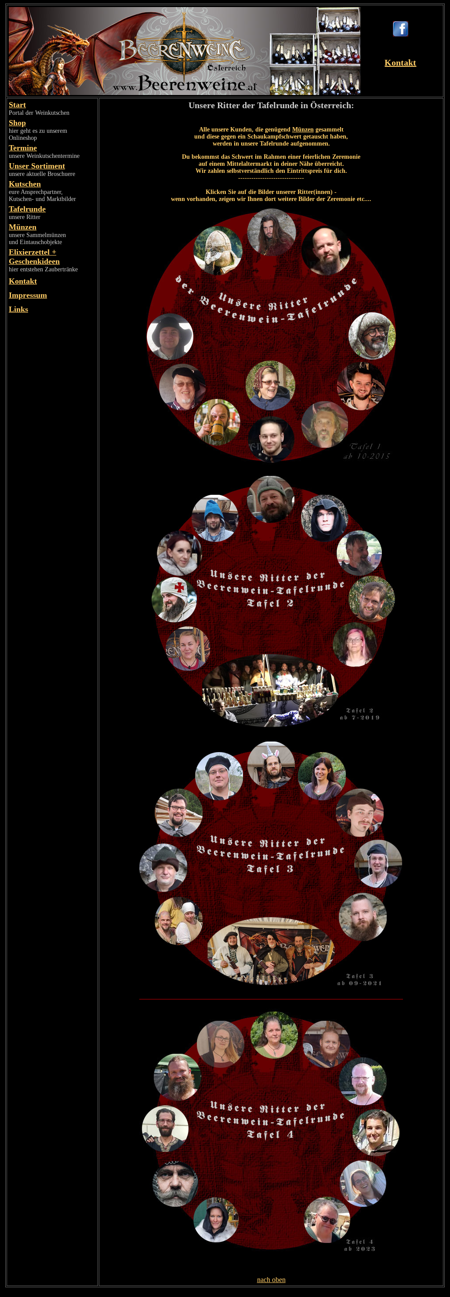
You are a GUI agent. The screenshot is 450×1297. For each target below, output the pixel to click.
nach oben (271, 1279)
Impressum (28, 295)
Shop (17, 122)
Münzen (22, 227)
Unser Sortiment (37, 165)
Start (17, 104)
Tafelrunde (27, 209)
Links (18, 309)
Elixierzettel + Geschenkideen (34, 257)
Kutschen (25, 183)
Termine (23, 147)
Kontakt (400, 62)
